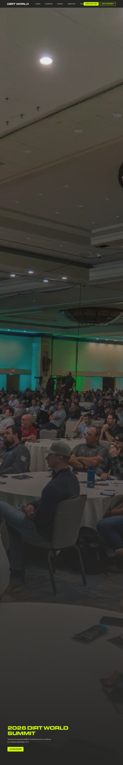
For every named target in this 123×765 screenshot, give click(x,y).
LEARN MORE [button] (15, 749)
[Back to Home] (18, 4)
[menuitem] (39, 4)
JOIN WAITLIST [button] (91, 4)
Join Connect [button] (107, 4)
